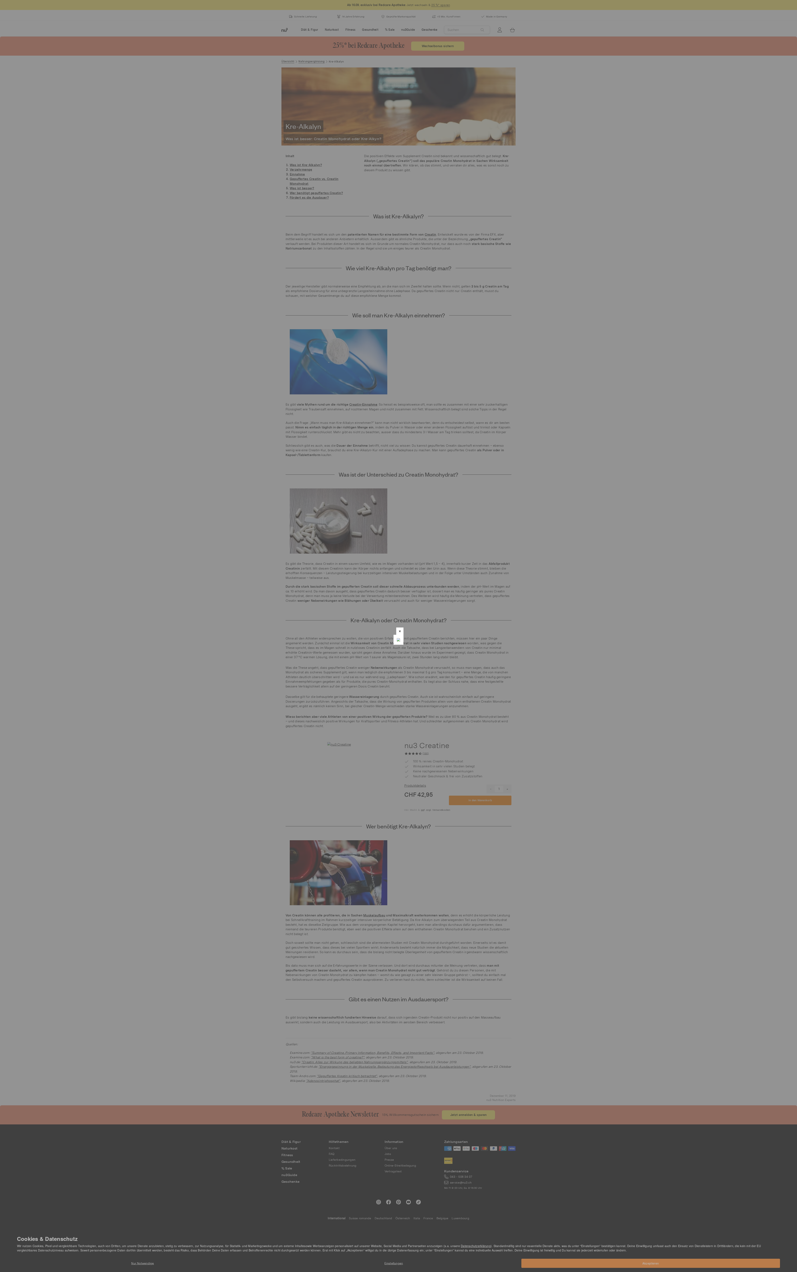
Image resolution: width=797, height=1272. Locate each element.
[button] (399, 631)
